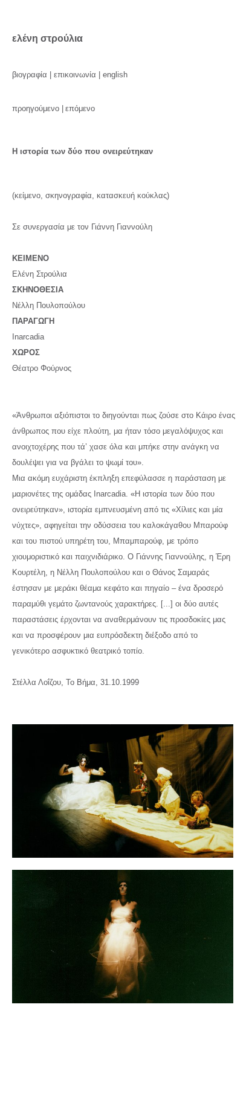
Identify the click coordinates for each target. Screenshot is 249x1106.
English (115, 74)
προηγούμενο (35, 108)
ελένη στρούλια (47, 38)
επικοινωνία (75, 74)
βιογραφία (29, 74)
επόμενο (80, 108)
